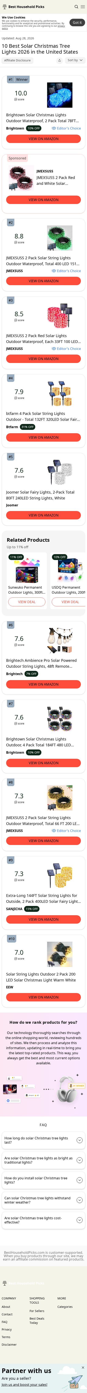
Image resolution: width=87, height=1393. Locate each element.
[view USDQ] (70, 570)
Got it (77, 22)
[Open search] (76, 7)
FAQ (4, 1322)
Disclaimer (9, 1345)
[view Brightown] (22, 95)
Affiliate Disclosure (17, 60)
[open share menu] (59, 60)
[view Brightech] (20, 640)
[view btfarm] (20, 394)
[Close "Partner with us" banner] (83, 1367)
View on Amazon (43, 138)
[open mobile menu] (82, 6)
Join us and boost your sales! (24, 1384)
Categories (65, 1307)
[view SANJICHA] (20, 876)
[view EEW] (20, 954)
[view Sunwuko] (27, 570)
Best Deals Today (37, 1320)
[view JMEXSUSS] (21, 178)
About (6, 1307)
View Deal (26, 602)
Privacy (7, 1329)
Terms (6, 1337)
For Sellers (37, 1311)
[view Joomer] (20, 472)
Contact (7, 1314)
